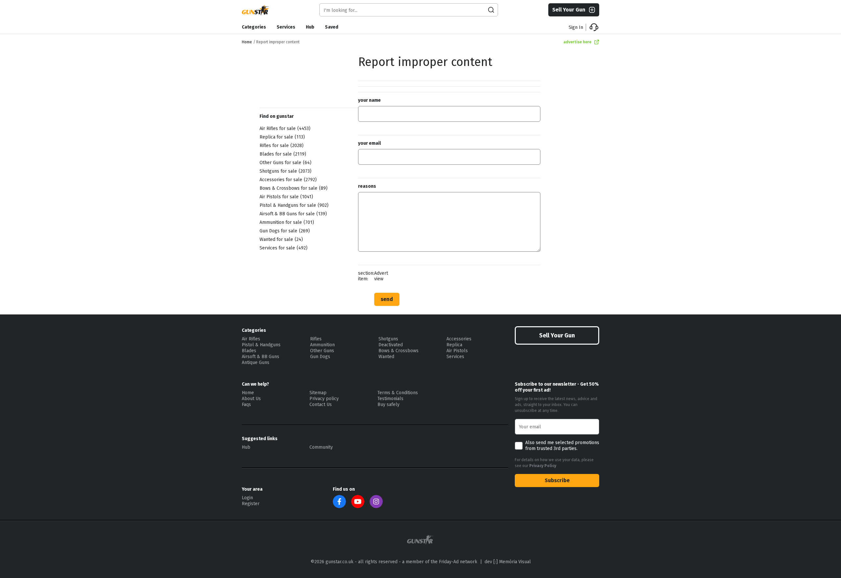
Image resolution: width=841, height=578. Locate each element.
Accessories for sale (287, 179)
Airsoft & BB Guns (260, 356)
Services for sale (283, 248)
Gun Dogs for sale (284, 231)
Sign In (576, 27)
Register (251, 503)
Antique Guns (255, 362)
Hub (310, 27)
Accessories (458, 339)
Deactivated (390, 345)
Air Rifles (251, 339)
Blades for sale (282, 154)
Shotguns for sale (285, 171)
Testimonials (390, 398)
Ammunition (322, 345)
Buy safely (388, 404)
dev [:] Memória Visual (508, 562)
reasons (367, 186)
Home (247, 42)
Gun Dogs (320, 356)
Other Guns (322, 350)
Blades (249, 350)
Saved (331, 27)
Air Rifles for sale (284, 128)
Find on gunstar (277, 116)
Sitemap (318, 393)
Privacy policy (324, 398)
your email (369, 143)
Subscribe (557, 480)
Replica (454, 345)
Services (286, 27)
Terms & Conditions (397, 393)
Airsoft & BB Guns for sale (292, 214)
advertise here (577, 42)
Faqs (246, 404)
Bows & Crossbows (398, 350)
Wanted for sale (280, 239)
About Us (251, 398)
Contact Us (320, 404)
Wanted (386, 356)
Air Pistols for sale (285, 197)
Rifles (316, 339)
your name (369, 100)
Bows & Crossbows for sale (293, 188)
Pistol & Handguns (261, 345)
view (378, 279)
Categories (254, 27)
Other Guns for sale (285, 162)
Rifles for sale (281, 145)
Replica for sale (281, 137)
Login (247, 498)
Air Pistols (457, 350)
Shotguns (388, 339)
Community (321, 447)
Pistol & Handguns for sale (293, 205)
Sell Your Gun (568, 10)
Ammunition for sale (286, 222)
